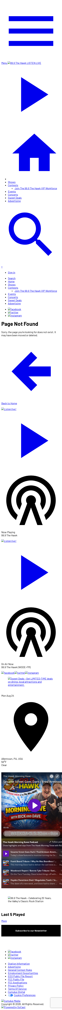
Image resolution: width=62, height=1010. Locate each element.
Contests (13, 185)
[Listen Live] (31, 439)
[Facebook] (14, 309)
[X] (13, 312)
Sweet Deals (15, 197)
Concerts (13, 194)
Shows (12, 182)
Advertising (14, 200)
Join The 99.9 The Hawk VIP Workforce (36, 188)
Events (12, 191)
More (4, 920)
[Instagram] (15, 315)
